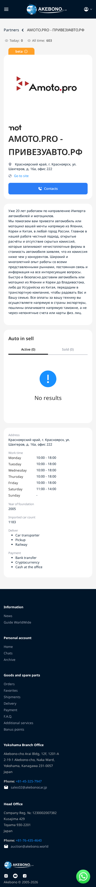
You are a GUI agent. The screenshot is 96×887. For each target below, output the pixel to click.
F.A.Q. (8, 716)
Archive (9, 659)
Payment (10, 710)
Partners (11, 29)
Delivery (10, 703)
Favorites (11, 690)
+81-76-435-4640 (28, 840)
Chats (8, 653)
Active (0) (28, 349)
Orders (9, 684)
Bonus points (14, 729)
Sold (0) (68, 349)
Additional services (18, 723)
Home (8, 646)
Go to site (21, 176)
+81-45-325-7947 (28, 781)
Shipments (12, 697)
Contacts (51, 188)
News (8, 616)
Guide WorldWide (17, 622)
